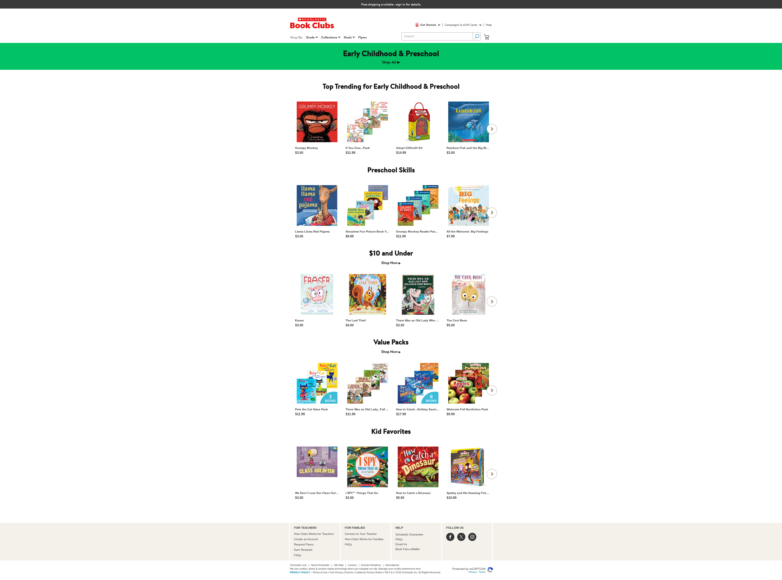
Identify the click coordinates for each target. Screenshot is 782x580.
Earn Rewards (303, 549)
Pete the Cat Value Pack (311, 409)
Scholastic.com (298, 565)
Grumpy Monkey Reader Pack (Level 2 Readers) (418, 231)
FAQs (297, 555)
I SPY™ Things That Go (362, 493)
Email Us (401, 544)
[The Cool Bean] (468, 294)
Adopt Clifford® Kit (409, 148)
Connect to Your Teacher (361, 533)
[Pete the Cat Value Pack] (317, 383)
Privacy (473, 572)
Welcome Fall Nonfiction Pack (467, 409)
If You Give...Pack (358, 148)
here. (418, 568)
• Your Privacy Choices (340, 572)
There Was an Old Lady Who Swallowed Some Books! (418, 320)
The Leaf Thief (356, 320)
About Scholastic (320, 565)
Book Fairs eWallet (407, 549)
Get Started (428, 24)
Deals (348, 37)
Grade (310, 37)
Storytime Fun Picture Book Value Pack (367, 231)
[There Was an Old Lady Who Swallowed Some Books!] (418, 294)
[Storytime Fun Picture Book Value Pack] (367, 205)
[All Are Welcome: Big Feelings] (468, 205)
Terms (482, 572)
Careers (352, 565)
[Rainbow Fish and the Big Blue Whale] (468, 122)
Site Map (339, 565)
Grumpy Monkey (306, 148)
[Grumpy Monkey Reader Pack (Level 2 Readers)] (418, 205)
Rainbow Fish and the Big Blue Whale (468, 148)
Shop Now (391, 262)
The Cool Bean (457, 320)
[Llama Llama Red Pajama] (317, 205)
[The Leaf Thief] (367, 294)
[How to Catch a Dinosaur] (418, 467)
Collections (329, 37)
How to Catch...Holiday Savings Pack (418, 409)
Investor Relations (371, 565)
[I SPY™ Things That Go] (367, 467)
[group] (391, 56)
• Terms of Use (319, 572)
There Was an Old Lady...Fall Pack (367, 409)
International (392, 565)
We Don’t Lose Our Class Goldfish (317, 493)
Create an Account (306, 539)
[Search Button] (477, 36)
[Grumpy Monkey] (317, 122)
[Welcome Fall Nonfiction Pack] (468, 383)
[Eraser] (317, 294)
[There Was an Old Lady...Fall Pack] (367, 383)
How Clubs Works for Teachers (314, 533)
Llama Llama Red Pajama (312, 231)
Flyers (362, 37)
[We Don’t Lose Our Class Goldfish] (317, 462)
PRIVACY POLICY (300, 572)
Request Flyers (304, 544)
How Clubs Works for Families (364, 539)
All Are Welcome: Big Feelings (467, 231)
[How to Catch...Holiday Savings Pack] (418, 383)
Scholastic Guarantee (409, 534)
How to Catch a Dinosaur (413, 493)
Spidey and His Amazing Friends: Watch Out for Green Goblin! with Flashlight (468, 493)
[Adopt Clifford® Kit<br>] (418, 122)
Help (489, 24)
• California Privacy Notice (367, 572)
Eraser (299, 320)
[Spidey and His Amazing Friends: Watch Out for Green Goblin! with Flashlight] (468, 467)
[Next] (492, 129)
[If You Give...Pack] (367, 122)
